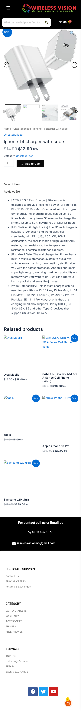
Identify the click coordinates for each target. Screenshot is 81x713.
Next (76, 112)
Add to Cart (32, 163)
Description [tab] (12, 184)
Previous (4, 112)
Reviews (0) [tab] (12, 191)
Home (7, 128)
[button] (8, 8)
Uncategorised (22, 128)
